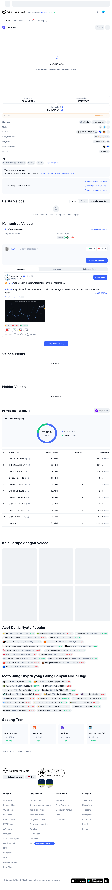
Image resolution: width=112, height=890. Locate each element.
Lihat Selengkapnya (99, 229)
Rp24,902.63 (58, 722)
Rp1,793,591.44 (59, 726)
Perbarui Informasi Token (97, 181)
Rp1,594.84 (94, 730)
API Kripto (7, 865)
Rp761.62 (18, 718)
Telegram (86, 846)
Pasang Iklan (9, 841)
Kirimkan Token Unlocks (96, 186)
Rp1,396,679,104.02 (53, 718)
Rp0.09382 (54, 742)
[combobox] (63, 37)
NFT (5, 884)
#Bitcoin (9, 289)
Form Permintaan (63, 841)
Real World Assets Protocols (14, 163)
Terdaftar (60, 836)
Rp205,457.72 (90, 734)
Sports (40, 163)
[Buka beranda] (13, 12)
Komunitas (87, 841)
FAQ (58, 851)
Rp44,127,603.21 (22, 726)
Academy (7, 836)
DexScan (7, 870)
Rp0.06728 (85, 738)
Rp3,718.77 (19, 734)
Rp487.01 (87, 742)
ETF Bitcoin (8, 860)
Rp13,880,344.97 (62, 730)
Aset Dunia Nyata (11, 875)
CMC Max (7, 851)
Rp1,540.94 (51, 738)
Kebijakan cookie (37, 855)
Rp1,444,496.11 (23, 730)
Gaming (31, 163)
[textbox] (48, 252)
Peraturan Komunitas (39, 860)
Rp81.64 (19, 742)
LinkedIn (86, 865)
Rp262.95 (22, 722)
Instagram (87, 851)
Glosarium (60, 855)
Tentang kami (36, 836)
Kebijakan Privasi (37, 846)
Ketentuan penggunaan (40, 841)
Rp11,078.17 (55, 747)
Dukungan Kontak (64, 846)
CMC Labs (8, 846)
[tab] (30, 37)
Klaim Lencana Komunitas (97, 190)
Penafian (33, 865)
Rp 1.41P (37, 12)
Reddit (85, 860)
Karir (32, 879)
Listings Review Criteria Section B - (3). (57, 173)
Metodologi (35, 870)
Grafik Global (9, 879)
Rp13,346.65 (17, 738)
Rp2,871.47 (54, 734)
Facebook (86, 855)
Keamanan (34, 875)
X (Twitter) (87, 836)
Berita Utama (9, 855)
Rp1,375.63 (20, 747)
